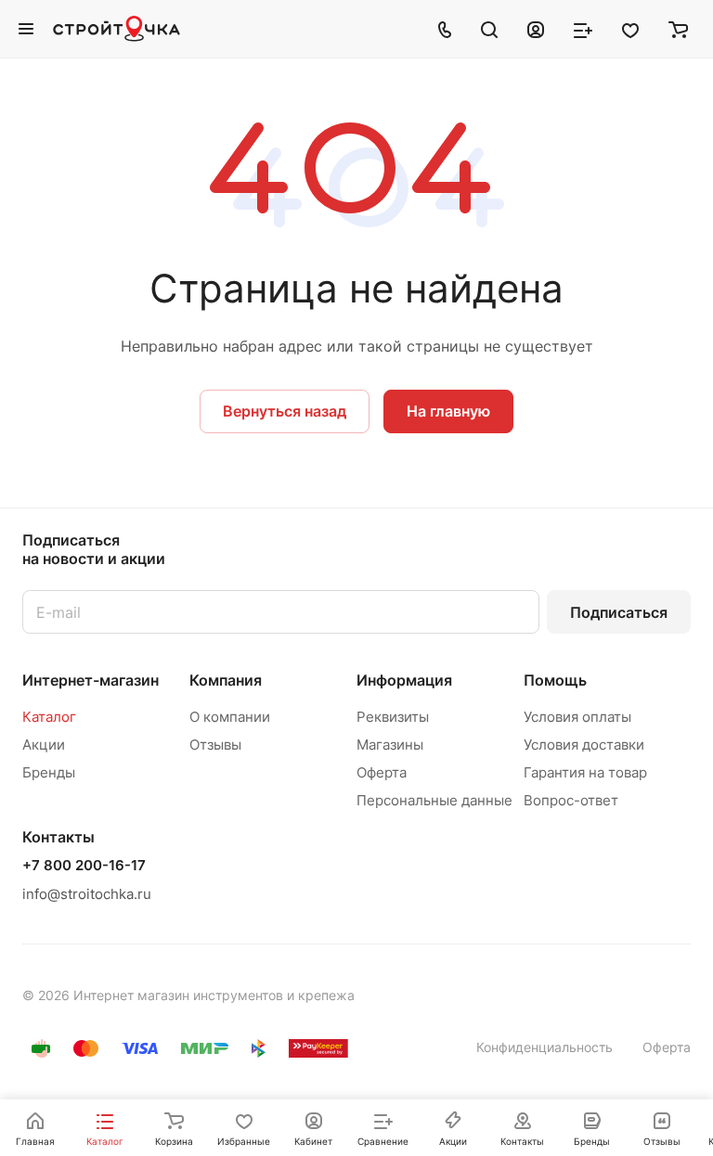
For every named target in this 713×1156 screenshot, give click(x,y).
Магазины (389, 744)
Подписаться (619, 612)
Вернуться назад (284, 411)
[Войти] (535, 28)
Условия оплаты (577, 717)
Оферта (381, 772)
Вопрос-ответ (571, 800)
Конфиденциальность (544, 1047)
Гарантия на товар (585, 772)
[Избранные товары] (630, 28)
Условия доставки (584, 744)
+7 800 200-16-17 (84, 865)
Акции (43, 744)
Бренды (48, 772)
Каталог (49, 717)
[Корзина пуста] (678, 28)
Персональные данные (434, 800)
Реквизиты (392, 717)
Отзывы (215, 744)
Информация (404, 680)
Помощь (555, 680)
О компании (229, 717)
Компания (225, 680)
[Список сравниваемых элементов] (583, 28)
